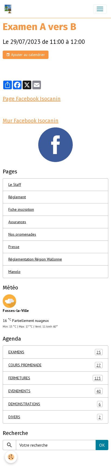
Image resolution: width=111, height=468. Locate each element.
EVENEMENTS (54, 391)
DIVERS (54, 417)
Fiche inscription (21, 209)
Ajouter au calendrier (27, 54)
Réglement (17, 197)
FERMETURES (54, 378)
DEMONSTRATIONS (54, 404)
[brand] (9, 9)
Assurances (17, 221)
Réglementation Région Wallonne (35, 259)
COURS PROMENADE (54, 365)
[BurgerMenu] (100, 9)
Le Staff (14, 184)
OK (102, 445)
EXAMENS (54, 352)
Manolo (14, 271)
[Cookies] (11, 457)
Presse (13, 246)
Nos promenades (22, 234)
